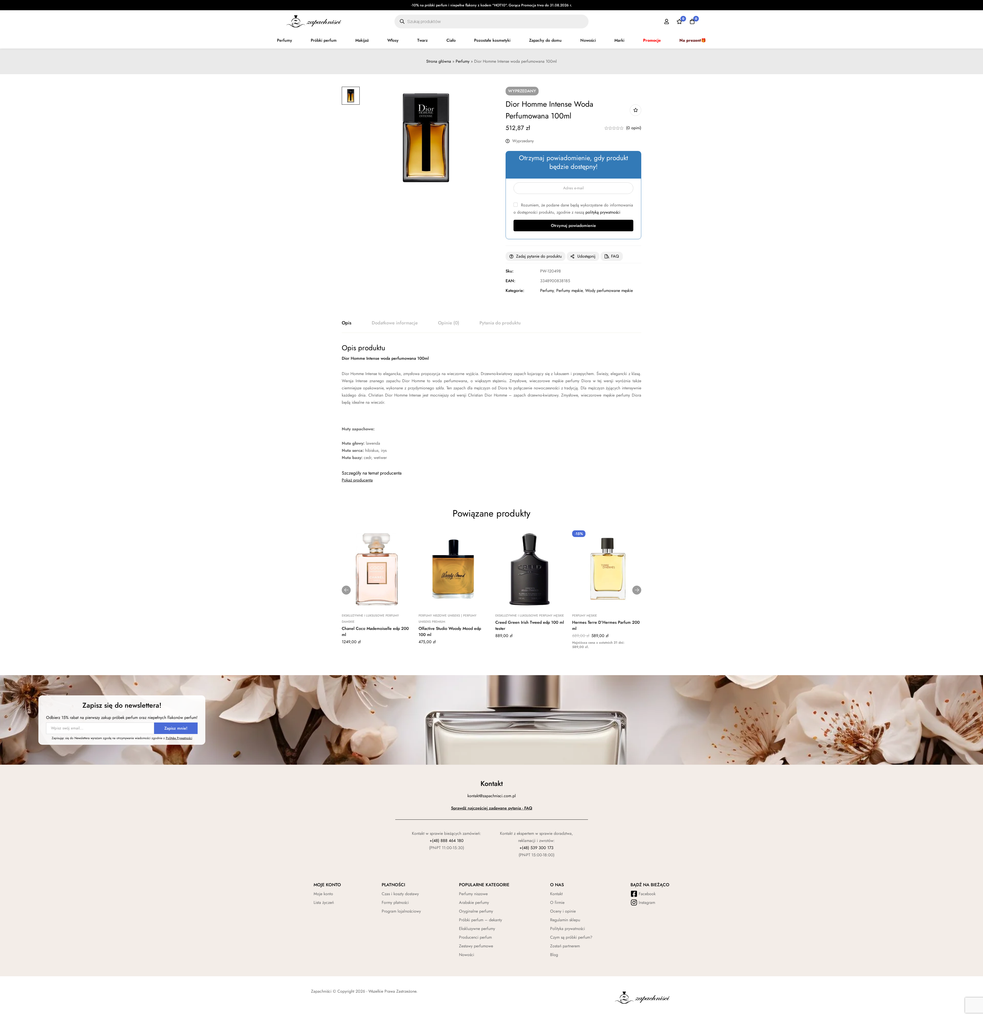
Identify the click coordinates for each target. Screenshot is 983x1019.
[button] (346, 590)
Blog (554, 955)
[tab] (346, 323)
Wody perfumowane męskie (609, 290)
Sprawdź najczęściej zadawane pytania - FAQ (491, 808)
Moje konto (323, 894)
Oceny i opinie (563, 911)
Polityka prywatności (567, 929)
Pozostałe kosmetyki (492, 40)
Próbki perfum (324, 40)
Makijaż (362, 40)
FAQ (615, 256)
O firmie (557, 902)
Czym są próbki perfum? (571, 937)
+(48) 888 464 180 (447, 840)
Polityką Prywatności (179, 738)
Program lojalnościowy (401, 911)
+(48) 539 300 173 (536, 848)
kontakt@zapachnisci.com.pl (491, 796)
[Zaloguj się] (666, 21)
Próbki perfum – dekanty (480, 920)
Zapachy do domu (545, 40)
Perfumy (284, 40)
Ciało (451, 40)
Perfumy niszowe (473, 894)
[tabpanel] (491, 402)
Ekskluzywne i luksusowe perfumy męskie (529, 615)
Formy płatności (395, 902)
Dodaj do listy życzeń (635, 110)
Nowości (588, 40)
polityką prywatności (602, 212)
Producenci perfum (475, 937)
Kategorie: (515, 290)
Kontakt (556, 894)
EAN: (510, 281)
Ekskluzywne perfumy (477, 929)
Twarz (422, 40)
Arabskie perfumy (474, 902)
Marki (619, 40)
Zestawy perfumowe (476, 946)
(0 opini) (633, 128)
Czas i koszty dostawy (400, 894)
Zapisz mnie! (175, 728)
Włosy (393, 40)
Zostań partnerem (565, 946)
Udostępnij (586, 256)
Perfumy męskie (569, 290)
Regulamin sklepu (565, 920)
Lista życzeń (324, 902)
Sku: (510, 271)
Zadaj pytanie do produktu (539, 256)
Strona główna (438, 61)
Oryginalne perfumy (476, 911)
